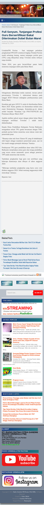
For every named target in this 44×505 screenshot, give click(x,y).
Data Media (17, 368)
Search (38, 293)
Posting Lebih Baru (7, 283)
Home (3, 25)
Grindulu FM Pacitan (26, 498)
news (8, 25)
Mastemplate (27, 501)
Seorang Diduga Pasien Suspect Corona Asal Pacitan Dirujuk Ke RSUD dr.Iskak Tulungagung (27, 355)
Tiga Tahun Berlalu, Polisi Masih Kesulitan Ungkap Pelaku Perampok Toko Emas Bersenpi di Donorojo (20, 266)
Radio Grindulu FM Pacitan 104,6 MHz (24, 492)
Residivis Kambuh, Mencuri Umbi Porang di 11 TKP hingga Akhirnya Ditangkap (20, 420)
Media (27, 496)
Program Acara (18, 380)
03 (40, 275)
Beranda (22, 282)
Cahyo (23, 496)
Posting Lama (37, 282)
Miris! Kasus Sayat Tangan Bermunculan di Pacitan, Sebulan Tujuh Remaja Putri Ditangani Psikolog (27, 326)
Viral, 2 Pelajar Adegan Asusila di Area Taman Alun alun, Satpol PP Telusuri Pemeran (26, 340)
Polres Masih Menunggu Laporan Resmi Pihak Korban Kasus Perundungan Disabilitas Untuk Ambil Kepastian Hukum (21, 261)
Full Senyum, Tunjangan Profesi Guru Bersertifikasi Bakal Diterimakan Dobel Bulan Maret (22, 35)
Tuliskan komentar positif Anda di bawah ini (20, 275)
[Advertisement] (22, 205)
